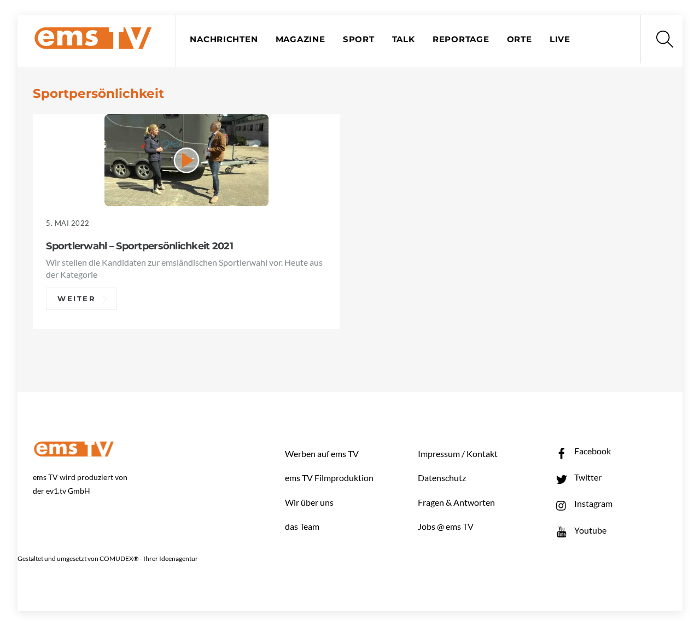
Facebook (592, 451)
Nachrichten (224, 39)
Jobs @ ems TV (446, 526)
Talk (403, 39)
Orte (519, 39)
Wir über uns (309, 502)
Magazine (300, 39)
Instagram (592, 503)
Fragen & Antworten (456, 502)
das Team (302, 526)
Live (560, 39)
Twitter (587, 477)
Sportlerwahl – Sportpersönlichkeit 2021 (139, 245)
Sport (359, 39)
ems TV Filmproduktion (329, 477)
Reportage (461, 39)
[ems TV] (93, 43)
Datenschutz (442, 477)
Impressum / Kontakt (458, 453)
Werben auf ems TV (322, 453)
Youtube (589, 530)
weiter (76, 299)
